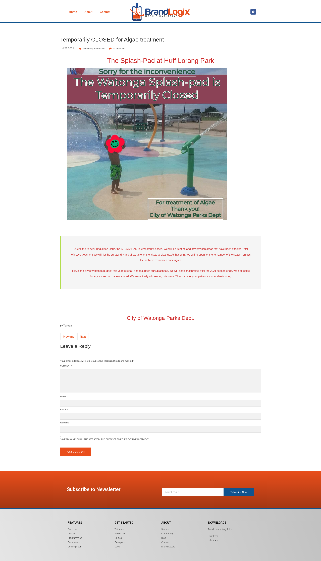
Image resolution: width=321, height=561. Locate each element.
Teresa (67, 325)
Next (83, 336)
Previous (68, 336)
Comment (66, 366)
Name (64, 396)
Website (64, 423)
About (88, 12)
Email (64, 410)
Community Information (93, 48)
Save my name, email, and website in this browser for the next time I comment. (104, 439)
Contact (105, 12)
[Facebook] (253, 12)
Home (73, 12)
